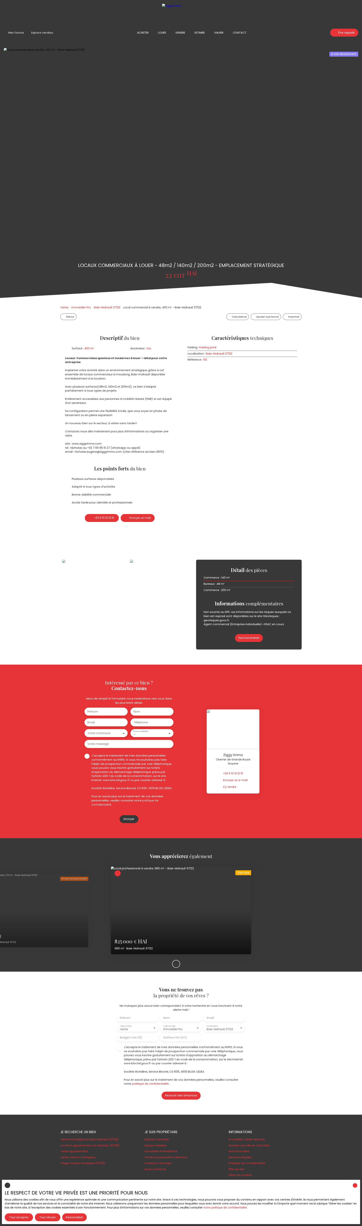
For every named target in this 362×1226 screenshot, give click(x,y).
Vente (64, 307)
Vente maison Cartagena (77, 1157)
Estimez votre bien (157, 1139)
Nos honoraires (239, 1151)
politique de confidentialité (150, 1084)
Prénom (92, 711)
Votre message (98, 744)
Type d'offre (125, 1026)
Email (91, 722)
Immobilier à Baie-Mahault (247, 1139)
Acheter (143, 33)
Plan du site (236, 1169)
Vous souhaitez (140, 731)
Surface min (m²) (175, 1037)
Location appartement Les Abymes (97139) (90, 1145)
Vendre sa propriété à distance (166, 1157)
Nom (136, 711)
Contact (239, 33)
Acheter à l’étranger (158, 1163)
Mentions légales (240, 1157)
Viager (218, 33)
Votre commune (99, 733)
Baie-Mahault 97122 (107, 307)
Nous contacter (155, 1169)
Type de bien (169, 1026)
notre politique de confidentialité (225, 1207)
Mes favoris (16, 33)
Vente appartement (74, 1151)
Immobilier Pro (81, 307)
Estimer (200, 33)
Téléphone (140, 722)
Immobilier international (161, 1151)
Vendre (180, 33)
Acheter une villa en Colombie (249, 1145)
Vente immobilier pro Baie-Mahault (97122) (89, 1139)
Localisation (212, 1026)
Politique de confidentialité (247, 1163)
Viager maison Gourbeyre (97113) (82, 1163)
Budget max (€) (131, 1037)
